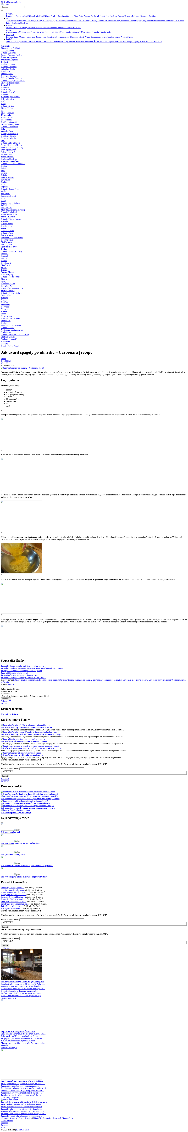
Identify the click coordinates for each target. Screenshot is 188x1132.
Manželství (71, 28)
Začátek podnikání (8, 205)
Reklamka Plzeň (22, 1130)
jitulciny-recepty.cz (8, 998)
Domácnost (11, 16)
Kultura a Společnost (10, 161)
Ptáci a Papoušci (7, 113)
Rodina (9, 25)
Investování (5, 180)
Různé (4, 270)
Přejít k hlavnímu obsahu (11, 2)
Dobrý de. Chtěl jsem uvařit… (13, 899)
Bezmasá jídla (171, 21)
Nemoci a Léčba (52, 32)
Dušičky (4, 302)
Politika (4, 175)
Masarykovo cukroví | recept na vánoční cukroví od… (23, 1043)
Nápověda (37, 1118)
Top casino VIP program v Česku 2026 (18, 1031)
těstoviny (16, 680)
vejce (50, 680)
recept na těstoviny (60, 680)
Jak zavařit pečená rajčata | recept (16, 812)
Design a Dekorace (132, 16)
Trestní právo (6, 244)
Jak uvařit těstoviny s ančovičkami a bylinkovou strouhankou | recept (31, 734)
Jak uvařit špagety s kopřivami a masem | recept (22, 755)
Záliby (16, 37)
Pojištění (4, 187)
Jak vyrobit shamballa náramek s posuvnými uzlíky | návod (27, 866)
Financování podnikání (10, 203)
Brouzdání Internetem (85, 41)
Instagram (5, 781)
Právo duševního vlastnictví (12, 237)
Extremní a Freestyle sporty (12, 288)
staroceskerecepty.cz (9, 1048)
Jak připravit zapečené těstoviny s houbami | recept (21, 671)
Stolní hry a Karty (77, 37)
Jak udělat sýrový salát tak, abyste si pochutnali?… (21, 1116)
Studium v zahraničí (9, 339)
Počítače (9, 39)
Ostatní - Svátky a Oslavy (11, 293)
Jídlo (8, 18)
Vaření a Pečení (7, 157)
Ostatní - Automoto (8, 53)
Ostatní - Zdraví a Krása (101, 32)
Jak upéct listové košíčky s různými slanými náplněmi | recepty (28, 808)
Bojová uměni (6, 286)
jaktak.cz (4, 1118)
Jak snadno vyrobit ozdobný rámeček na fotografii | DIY (25, 803)
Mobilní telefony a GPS (10, 124)
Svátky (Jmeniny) (8, 295)
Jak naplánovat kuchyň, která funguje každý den (22, 982)
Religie (4, 168)
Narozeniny (5, 309)
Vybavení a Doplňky (9, 60)
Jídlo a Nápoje (14, 346)
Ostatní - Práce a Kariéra (11, 219)
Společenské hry (63, 37)
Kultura (4, 166)
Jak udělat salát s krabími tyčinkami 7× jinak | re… (21, 1109)
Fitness (4, 279)
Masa (68, 21)
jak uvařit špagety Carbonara (169, 680)
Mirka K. (11, 684)
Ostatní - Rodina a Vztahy (17, 28)
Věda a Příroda (127, 37)
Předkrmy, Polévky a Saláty (123, 21)
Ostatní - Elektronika (9, 127)
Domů (3, 346)
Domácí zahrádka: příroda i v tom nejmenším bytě (21, 995)
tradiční (71, 680)
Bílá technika (6, 120)
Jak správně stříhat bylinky (13, 854)
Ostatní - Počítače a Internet (32, 41)
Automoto (5, 46)
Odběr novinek (7, 1120)
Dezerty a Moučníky (26, 21)
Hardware (157, 41)
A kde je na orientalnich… (11, 908)
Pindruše (4, 1045)
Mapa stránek (67, 1118)
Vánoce (4, 300)
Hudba (4, 323)
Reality (4, 182)
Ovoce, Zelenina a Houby (101, 21)
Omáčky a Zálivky (43, 21)
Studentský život (7, 337)
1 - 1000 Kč (6, 361)
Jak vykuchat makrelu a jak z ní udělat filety (20, 843)
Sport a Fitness (7, 272)
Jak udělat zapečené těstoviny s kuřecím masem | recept (23, 677)
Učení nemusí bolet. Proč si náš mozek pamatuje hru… (23, 989)
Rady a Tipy (6, 90)
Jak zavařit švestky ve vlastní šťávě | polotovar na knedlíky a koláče (30, 799)
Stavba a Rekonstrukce (100, 16)
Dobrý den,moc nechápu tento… (14, 892)
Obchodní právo (7, 231)
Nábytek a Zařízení (36, 16)
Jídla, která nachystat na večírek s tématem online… (22, 1104)
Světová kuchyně (158, 21)
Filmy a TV (5, 321)
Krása (8, 32)
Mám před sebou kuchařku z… (13, 901)
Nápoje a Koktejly (58, 21)
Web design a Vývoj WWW (134, 41)
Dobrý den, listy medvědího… (13, 895)
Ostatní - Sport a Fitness (10, 277)
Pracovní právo (7, 235)
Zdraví (9, 30)
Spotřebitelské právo (9, 247)
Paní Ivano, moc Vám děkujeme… (15, 904)
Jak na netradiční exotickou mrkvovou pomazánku (21, 1107)
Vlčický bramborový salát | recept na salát (18, 1041)
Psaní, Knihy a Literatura (11, 325)
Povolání (4, 221)
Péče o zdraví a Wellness (69, 32)
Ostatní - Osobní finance (11, 189)
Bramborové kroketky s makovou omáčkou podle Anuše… (25, 1088)
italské (38, 680)
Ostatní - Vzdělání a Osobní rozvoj (15, 334)
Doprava (4, 94)
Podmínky (47, 1118)
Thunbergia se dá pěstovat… (12, 888)
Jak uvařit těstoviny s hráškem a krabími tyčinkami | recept (26, 727)
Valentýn (4, 297)
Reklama (28, 1118)
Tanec (3, 314)
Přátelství (32, 28)
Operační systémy (13, 41)
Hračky (118, 37)
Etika (3, 170)
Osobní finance (7, 177)
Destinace (5, 87)
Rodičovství (61, 28)
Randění (39, 28)
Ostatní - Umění (7, 327)
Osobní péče (16, 32)
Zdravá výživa (12, 21)
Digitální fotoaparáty (9, 122)
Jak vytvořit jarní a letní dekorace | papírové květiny (24, 877)
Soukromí (57, 1118)
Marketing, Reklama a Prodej (13, 210)
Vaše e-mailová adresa (10, 769)
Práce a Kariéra (8, 217)
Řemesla (10, 37)
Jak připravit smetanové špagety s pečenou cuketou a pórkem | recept (31, 748)
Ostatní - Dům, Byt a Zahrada (78, 16)
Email (119, 41)
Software (149, 41)
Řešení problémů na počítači (105, 41)
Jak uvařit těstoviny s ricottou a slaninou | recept (20, 675)
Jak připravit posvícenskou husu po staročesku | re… (22, 1095)
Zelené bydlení (22, 16)
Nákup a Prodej (7, 50)
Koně (3, 104)
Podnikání (5, 194)
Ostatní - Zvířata (7, 106)
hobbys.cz (5, 948)
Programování (70, 41)
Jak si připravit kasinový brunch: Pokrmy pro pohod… (23, 1083)
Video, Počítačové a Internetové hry (100, 37)
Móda (42, 32)
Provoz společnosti (8, 196)
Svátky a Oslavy (8, 291)
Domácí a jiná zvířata (10, 97)
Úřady (3, 200)
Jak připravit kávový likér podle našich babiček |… (21, 1093)
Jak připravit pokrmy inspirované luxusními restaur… (22, 1038)
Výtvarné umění (7, 316)
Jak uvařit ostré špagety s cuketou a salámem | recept (24, 741)
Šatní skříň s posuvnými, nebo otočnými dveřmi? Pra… (23, 1034)
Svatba (78, 28)
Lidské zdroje (6, 207)
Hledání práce (6, 226)
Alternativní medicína (31, 32)
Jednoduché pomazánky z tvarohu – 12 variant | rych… (23, 1111)
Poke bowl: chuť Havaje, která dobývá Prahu (19, 1036)
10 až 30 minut (7, 363)
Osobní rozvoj (7, 332)
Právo (3, 228)
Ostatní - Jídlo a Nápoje (81, 21)
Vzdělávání (5, 341)
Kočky (4, 101)
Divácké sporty (7, 274)
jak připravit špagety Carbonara (144, 680)
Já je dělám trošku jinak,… (12, 906)
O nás (21, 1118)
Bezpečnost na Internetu (54, 41)
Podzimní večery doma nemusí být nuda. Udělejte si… (23, 984)
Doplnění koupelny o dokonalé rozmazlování (19, 991)
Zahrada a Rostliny (148, 16)
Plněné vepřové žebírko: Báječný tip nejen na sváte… (22, 1090)
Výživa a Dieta (85, 32)
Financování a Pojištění (10, 48)
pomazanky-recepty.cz (10, 1097)
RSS (3, 1127)
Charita (4, 173)
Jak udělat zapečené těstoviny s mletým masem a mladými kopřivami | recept (32, 668)
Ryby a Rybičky (7, 99)
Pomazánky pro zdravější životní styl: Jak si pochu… (24, 1102)
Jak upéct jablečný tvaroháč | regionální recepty (20, 1086)
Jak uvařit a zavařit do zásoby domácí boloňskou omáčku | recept (29, 794)
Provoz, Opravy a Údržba (11, 55)
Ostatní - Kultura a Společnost (13, 164)
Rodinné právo (7, 240)
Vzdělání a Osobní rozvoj (12, 330)
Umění (4, 311)
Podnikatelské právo (9, 214)
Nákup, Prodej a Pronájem (55, 16)
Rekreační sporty (8, 284)
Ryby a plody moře (143, 21)
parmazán (78, 680)
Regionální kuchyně (20, 23)
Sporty (3, 281)
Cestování (5, 85)
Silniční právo (6, 242)
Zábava (4, 344)
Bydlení (9, 14)
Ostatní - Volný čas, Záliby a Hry (33, 37)
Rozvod (52, 28)
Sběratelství (51, 37)
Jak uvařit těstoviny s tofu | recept (14, 673)
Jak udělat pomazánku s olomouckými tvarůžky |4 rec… (23, 1114)
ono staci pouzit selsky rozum (13, 890)
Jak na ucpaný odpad (10, 832)
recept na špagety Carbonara (119, 680)
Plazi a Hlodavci (7, 108)
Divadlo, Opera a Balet (10, 318)
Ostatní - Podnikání (9, 212)
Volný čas (10, 34)
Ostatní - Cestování (8, 92)
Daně (3, 184)
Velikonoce (5, 304)
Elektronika (6, 115)
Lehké (3, 359)
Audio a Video (7, 117)
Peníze (3, 191)
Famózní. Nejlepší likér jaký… (13, 897)
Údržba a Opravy (117, 16)
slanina (44, 680)
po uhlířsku (87, 680)
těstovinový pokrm (100, 680)
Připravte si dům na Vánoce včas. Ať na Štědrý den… (23, 986)
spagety (24, 680)
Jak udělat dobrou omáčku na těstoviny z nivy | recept (22, 666)
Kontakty (13, 1118)
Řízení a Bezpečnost (9, 57)
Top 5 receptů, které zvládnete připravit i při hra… (23, 1081)
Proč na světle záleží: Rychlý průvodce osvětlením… (22, 993)
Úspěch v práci (7, 224)
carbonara (32, 680)
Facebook (5, 778)
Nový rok (5, 307)
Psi (2, 110)
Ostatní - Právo (7, 233)
